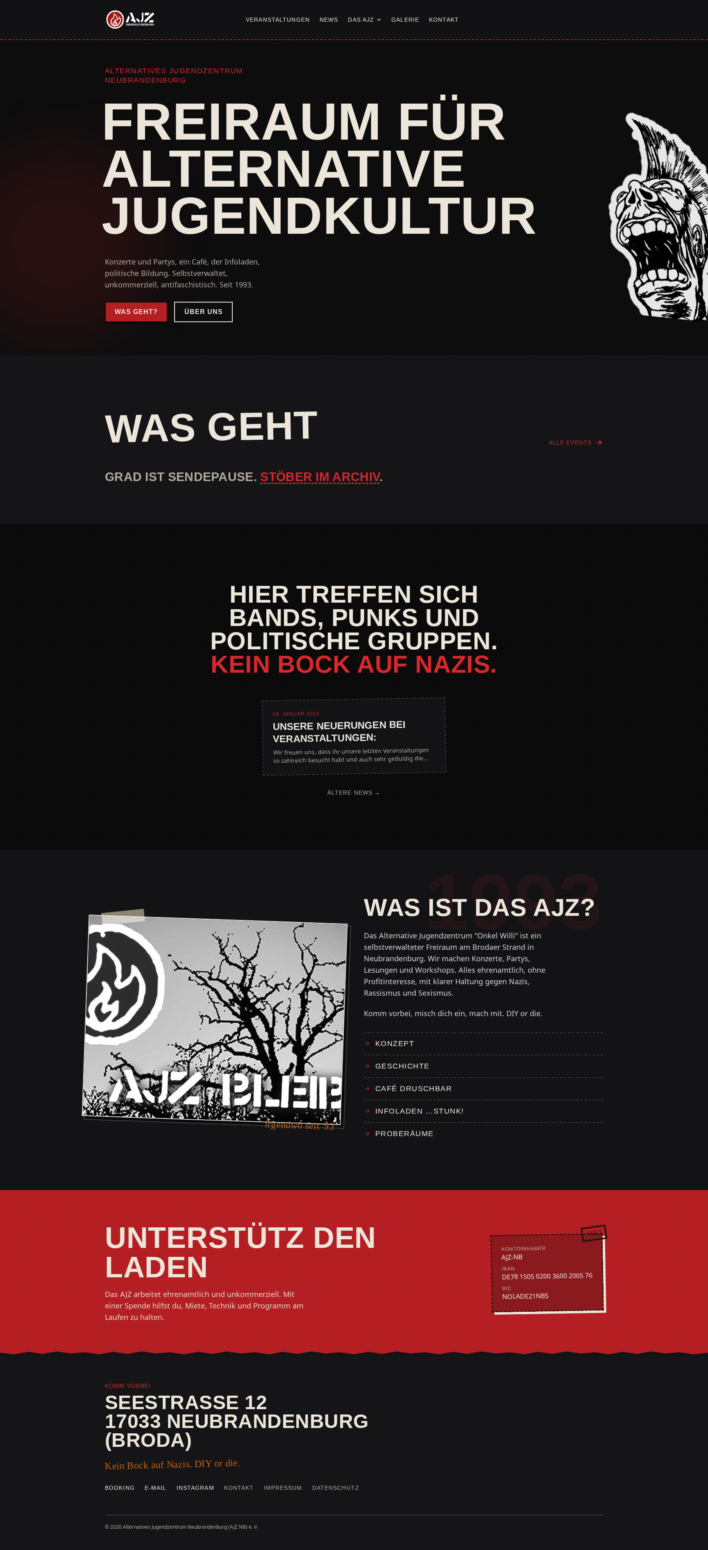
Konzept (394, 1043)
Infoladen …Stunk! (419, 1111)
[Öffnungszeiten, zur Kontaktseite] (577, 19)
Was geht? (136, 311)
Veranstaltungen (278, 19)
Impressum (283, 1487)
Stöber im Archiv (319, 477)
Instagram (195, 1487)
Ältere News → (354, 792)
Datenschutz (335, 1487)
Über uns (203, 311)
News (329, 19)
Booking (120, 1487)
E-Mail (156, 1487)
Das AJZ (361, 19)
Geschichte (402, 1066)
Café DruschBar (413, 1089)
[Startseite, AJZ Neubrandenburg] (129, 19)
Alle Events (570, 442)
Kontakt (444, 19)
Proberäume (404, 1134)
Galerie (405, 19)
